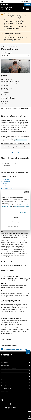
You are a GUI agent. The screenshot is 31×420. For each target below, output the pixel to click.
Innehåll (5, 184)
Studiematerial (7, 186)
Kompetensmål (7, 181)
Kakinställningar (4, 391)
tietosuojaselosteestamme (21, 206)
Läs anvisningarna (9, 30)
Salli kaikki (15, 217)
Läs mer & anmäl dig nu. (10, 41)
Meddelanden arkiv (5, 365)
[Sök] (24, 8)
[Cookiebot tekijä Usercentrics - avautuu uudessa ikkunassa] (22, 192)
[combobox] (15, 55)
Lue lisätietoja (22, 212)
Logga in (27, 4)
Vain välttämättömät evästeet (15, 226)
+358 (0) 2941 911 (12, 407)
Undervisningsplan (6, 53)
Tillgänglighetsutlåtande (6, 388)
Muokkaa (14, 222)
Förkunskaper (7, 179)
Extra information (8, 188)
